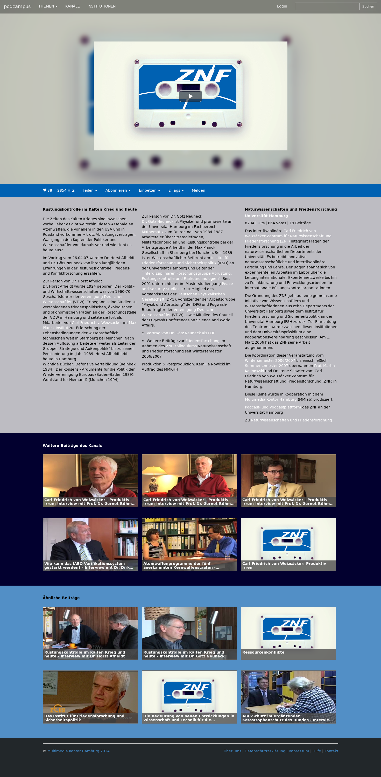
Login (282, 6)
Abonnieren (116, 190)
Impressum (299, 751)
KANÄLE (72, 6)
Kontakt (331, 751)
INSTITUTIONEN (102, 6)
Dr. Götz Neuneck (157, 221)
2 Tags (174, 190)
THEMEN (46, 6)
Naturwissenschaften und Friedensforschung (291, 420)
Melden (198, 190)
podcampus (17, 6)
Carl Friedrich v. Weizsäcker (97, 323)
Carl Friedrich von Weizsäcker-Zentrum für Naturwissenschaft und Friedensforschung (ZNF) (288, 236)
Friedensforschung (203, 341)
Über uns (232, 751)
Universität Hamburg (266, 216)
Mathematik (153, 232)
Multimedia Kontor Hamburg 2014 (78, 751)
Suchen (368, 6)
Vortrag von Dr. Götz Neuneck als (181, 333)
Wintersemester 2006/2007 (270, 360)
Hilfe (317, 751)
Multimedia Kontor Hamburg (271, 399)
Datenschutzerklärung (265, 751)
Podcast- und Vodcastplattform (273, 407)
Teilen (89, 190)
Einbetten (148, 190)
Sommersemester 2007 (266, 366)
